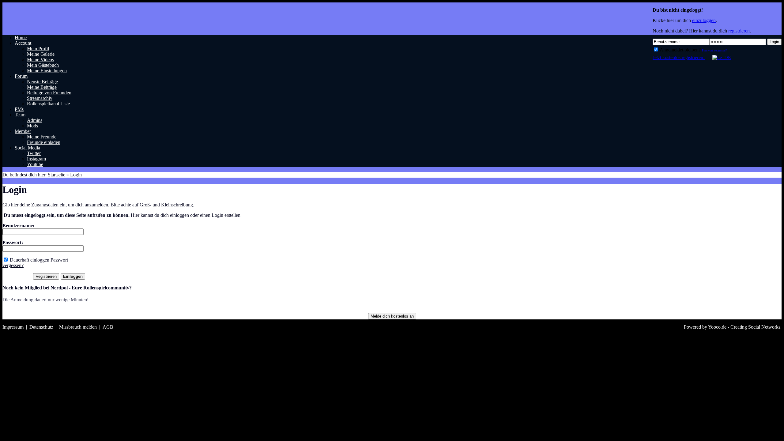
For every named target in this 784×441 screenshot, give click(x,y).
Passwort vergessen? (714, 50)
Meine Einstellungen (47, 70)
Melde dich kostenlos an (392, 316)
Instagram (36, 158)
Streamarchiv (39, 98)
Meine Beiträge (42, 87)
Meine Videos (40, 59)
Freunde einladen (43, 142)
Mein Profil (38, 48)
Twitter (34, 153)
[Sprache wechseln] (718, 57)
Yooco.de (717, 327)
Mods (32, 125)
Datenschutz (41, 327)
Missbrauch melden (78, 327)
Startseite (56, 174)
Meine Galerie (41, 54)
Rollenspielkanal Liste (48, 103)
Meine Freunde (41, 136)
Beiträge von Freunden (49, 92)
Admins (34, 120)
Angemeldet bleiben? (680, 49)
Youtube (35, 164)
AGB (108, 327)
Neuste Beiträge (42, 81)
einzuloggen (704, 20)
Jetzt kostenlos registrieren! (679, 57)
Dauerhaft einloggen (29, 259)
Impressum (13, 327)
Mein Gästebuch (43, 65)
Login (774, 42)
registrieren (739, 30)
